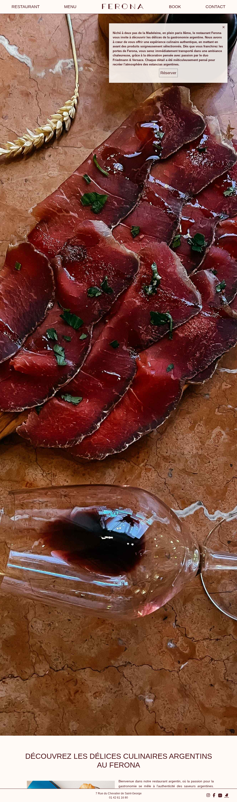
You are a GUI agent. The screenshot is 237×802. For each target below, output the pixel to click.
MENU (70, 6)
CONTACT (215, 6)
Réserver (168, 73)
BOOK (175, 6)
